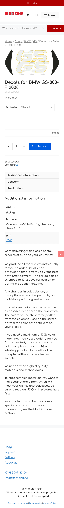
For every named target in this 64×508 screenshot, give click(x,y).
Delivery (10, 457)
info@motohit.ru (16, 477)
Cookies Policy (49, 503)
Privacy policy (35, 503)
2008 (9, 240)
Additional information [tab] (23, 175)
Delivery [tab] (12, 181)
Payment (10, 452)
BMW (27, 41)
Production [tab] (15, 188)
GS (35, 41)
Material (12, 107)
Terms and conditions (18, 503)
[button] (36, 15)
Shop (18, 41)
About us (11, 462)
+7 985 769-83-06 (16, 472)
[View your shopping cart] (28, 15)
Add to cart (40, 146)
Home (8, 41)
